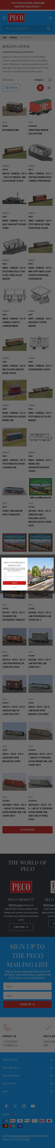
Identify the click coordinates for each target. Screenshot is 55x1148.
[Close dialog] (52, 559)
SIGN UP (14, 583)
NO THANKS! (14, 587)
